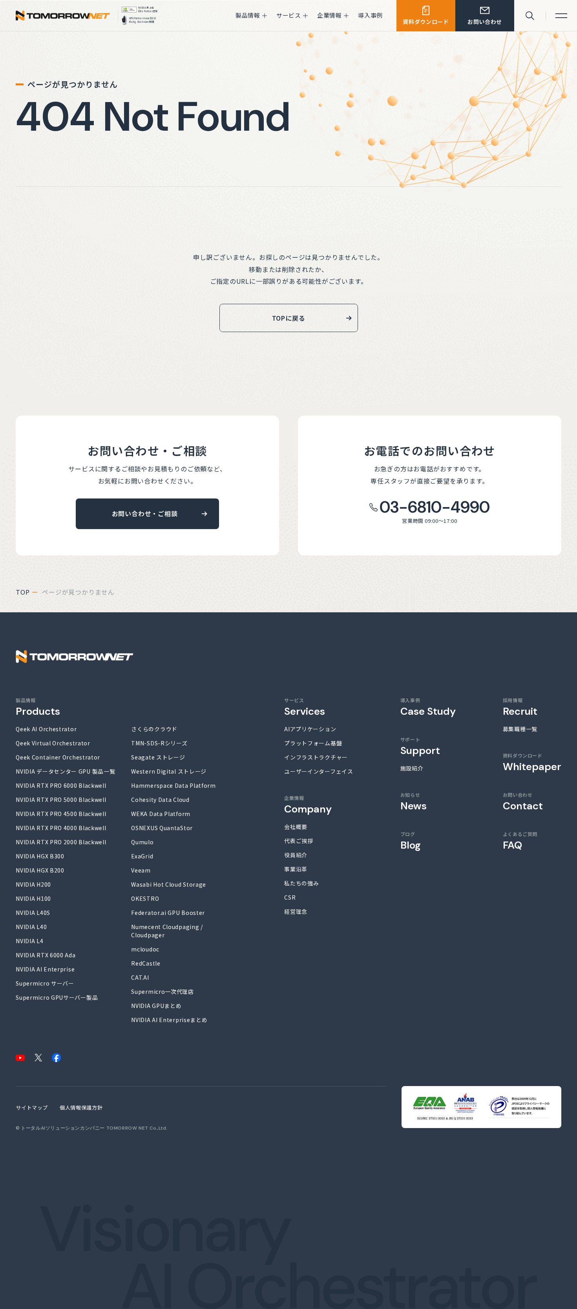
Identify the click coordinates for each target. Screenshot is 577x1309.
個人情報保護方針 (81, 1107)
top (22, 592)
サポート (420, 746)
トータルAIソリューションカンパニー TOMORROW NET (84, 1128)
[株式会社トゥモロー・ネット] (63, 17)
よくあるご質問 (520, 841)
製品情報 (38, 707)
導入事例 (428, 707)
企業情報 (308, 804)
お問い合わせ (523, 801)
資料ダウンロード (532, 762)
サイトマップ (32, 1107)
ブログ (410, 841)
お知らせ (413, 801)
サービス (304, 707)
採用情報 (520, 707)
